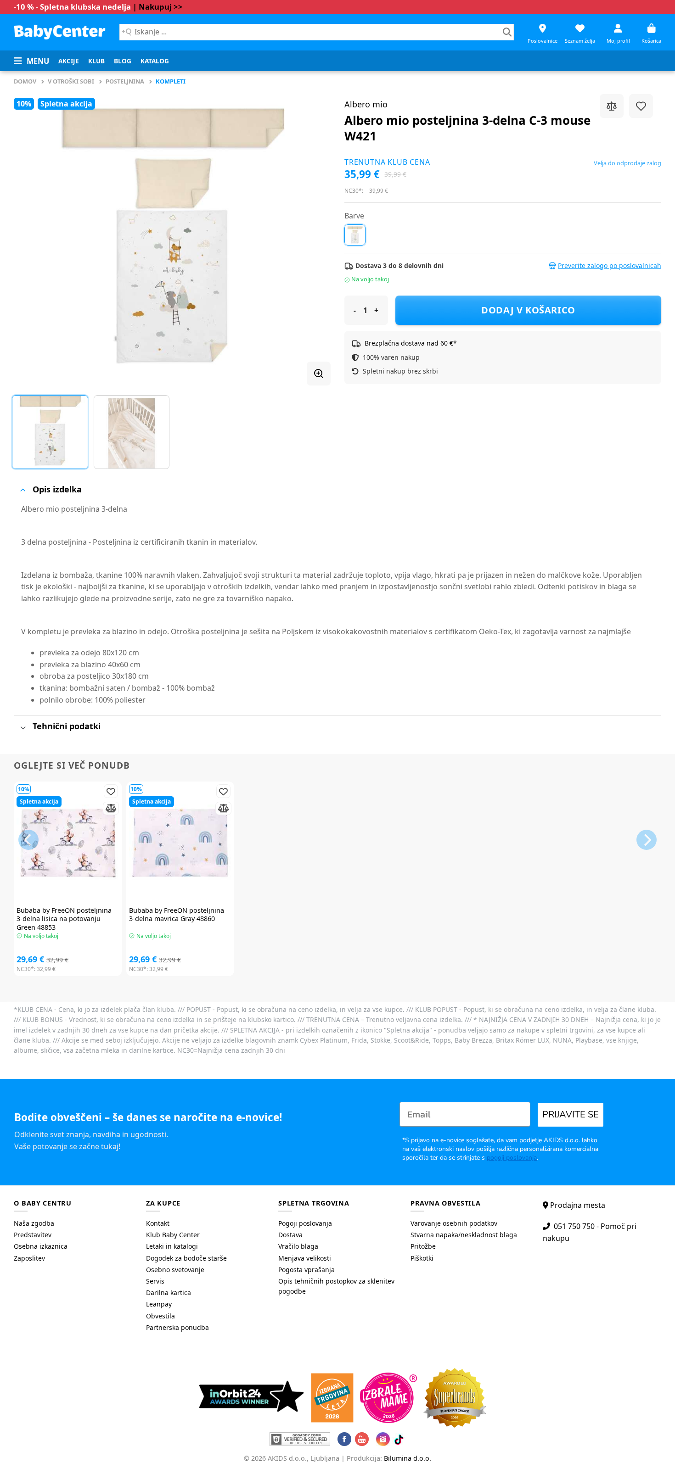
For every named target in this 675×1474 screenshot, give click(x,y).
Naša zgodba (34, 1223)
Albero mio (366, 104)
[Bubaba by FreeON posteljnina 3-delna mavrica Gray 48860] (180, 843)
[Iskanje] (507, 32)
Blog (122, 60)
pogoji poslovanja (512, 1157)
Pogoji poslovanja (305, 1223)
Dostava (290, 1234)
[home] (60, 31)
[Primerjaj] (612, 106)
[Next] (312, 236)
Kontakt (157, 1223)
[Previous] (31, 236)
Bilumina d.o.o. (407, 1458)
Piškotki (422, 1258)
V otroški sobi (71, 81)
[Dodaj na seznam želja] (641, 106)
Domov (25, 81)
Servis (155, 1281)
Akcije (68, 60)
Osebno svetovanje (175, 1269)
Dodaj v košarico (528, 310)
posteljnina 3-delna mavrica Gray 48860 (176, 914)
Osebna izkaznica (41, 1246)
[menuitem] (68, 61)
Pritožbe (423, 1246)
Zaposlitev (29, 1258)
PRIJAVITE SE (570, 1114)
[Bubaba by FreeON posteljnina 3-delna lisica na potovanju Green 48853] (68, 843)
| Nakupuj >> (158, 6)
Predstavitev (32, 1234)
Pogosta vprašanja (306, 1269)
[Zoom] (319, 373)
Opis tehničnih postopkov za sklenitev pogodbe (336, 1286)
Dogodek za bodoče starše (186, 1258)
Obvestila (160, 1316)
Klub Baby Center (173, 1234)
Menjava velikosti (304, 1258)
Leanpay (159, 1304)
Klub (96, 60)
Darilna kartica (168, 1292)
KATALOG (155, 60)
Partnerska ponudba (177, 1327)
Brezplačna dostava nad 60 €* (411, 343)
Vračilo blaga (298, 1246)
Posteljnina (125, 81)
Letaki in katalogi (172, 1246)
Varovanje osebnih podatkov (454, 1223)
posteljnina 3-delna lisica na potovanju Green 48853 (64, 919)
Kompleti (171, 81)
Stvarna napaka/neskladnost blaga (464, 1234)
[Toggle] (23, 490)
